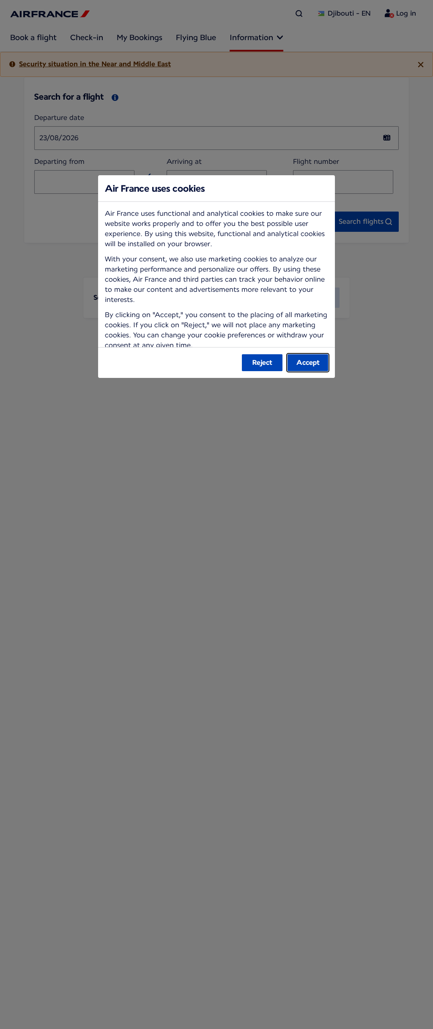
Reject (262, 362)
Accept (308, 362)
